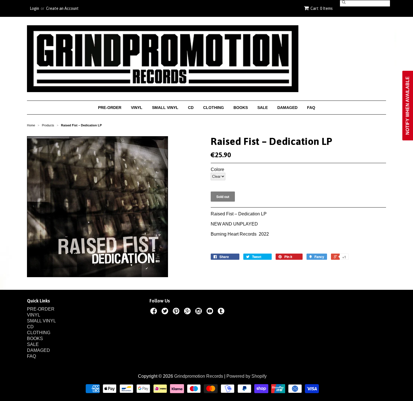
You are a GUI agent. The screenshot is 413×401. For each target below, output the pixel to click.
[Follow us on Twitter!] (166, 312)
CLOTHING (213, 107)
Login (34, 8)
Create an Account (62, 8)
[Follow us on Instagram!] (199, 312)
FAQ (311, 107)
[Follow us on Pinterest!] (177, 312)
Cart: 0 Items (321, 8)
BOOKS (240, 107)
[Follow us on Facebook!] (154, 312)
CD (191, 107)
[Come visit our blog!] (222, 312)
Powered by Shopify (246, 376)
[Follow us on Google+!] (188, 312)
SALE (262, 107)
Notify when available (407, 105)
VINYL (136, 107)
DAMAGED (287, 107)
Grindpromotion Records (198, 376)
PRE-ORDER (109, 107)
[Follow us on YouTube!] (210, 312)
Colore (217, 169)
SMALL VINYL (165, 107)
